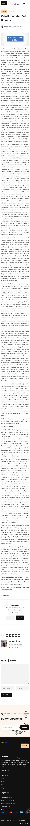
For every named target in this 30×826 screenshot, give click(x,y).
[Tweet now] (23, 823)
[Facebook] (20, 823)
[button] (4, 3)
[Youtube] (25, 823)
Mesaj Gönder (6, 694)
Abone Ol (20, 618)
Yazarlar (3, 781)
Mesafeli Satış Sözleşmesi (8, 803)
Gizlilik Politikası (5, 806)
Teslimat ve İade (5, 810)
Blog (2, 778)
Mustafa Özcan (14, 641)
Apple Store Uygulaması (7, 800)
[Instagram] (28, 823)
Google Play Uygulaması (7, 797)
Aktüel (4, 11)
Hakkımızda (4, 775)
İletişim (3, 788)
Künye (2, 784)
